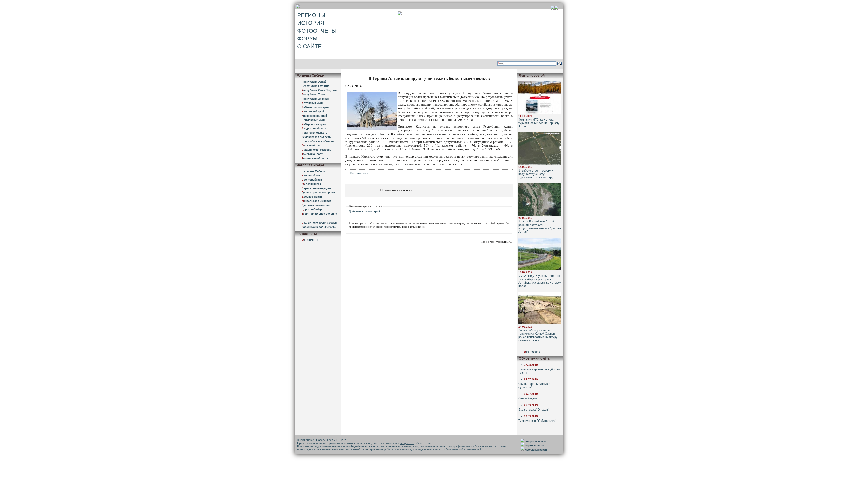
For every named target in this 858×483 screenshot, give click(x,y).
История (310, 23)
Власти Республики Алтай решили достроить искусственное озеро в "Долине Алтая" (539, 226)
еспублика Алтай (314, 81)
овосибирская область (318, 141)
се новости (532, 351)
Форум (307, 38)
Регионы (311, 15)
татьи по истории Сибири (319, 222)
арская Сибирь (312, 209)
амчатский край (313, 111)
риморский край (313, 120)
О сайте (309, 46)
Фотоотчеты (316, 31)
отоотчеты (310, 240)
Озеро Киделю (528, 398)
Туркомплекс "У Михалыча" (537, 420)
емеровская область (316, 137)
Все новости (359, 173)
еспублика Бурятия (315, 86)
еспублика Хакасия (315, 98)
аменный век (311, 175)
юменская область (315, 158)
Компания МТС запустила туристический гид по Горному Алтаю (538, 123)
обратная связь (534, 445)
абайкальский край (315, 107)
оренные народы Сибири (319, 227)
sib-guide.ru (407, 443)
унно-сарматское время (318, 192)
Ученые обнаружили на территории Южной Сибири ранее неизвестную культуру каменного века (537, 335)
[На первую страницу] (552, 8)
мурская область (314, 128)
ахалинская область (316, 149)
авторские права (535, 441)
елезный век (311, 184)
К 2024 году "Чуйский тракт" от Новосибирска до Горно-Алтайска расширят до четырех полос (539, 281)
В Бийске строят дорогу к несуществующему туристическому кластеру (535, 174)
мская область (312, 145)
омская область (313, 154)
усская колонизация (316, 205)
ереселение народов (316, 188)
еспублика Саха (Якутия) (319, 90)
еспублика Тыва (313, 94)
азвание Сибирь (313, 171)
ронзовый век (312, 179)
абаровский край (314, 124)
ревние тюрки (312, 196)
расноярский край (314, 115)
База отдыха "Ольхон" (533, 409)
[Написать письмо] (556, 8)
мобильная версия (536, 449)
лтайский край (312, 103)
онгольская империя (316, 201)
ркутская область (314, 132)
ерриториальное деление (319, 213)
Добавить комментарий (364, 211)
